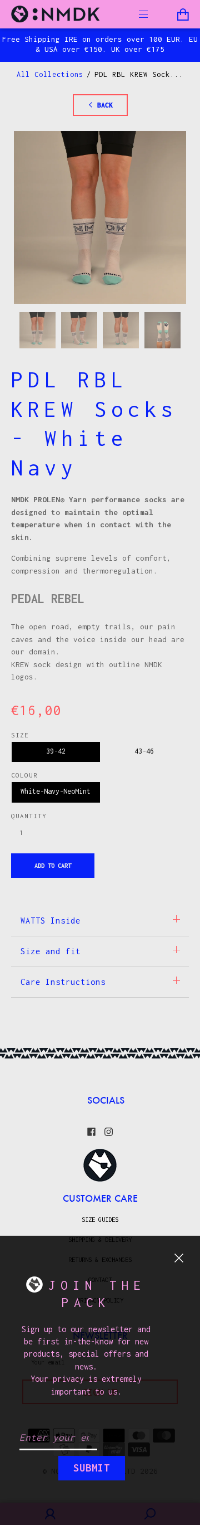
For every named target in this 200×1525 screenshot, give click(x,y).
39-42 (56, 751)
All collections (50, 74)
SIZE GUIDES (100, 1219)
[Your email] (58, 1438)
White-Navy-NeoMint (56, 791)
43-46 (144, 751)
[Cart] (183, 14)
